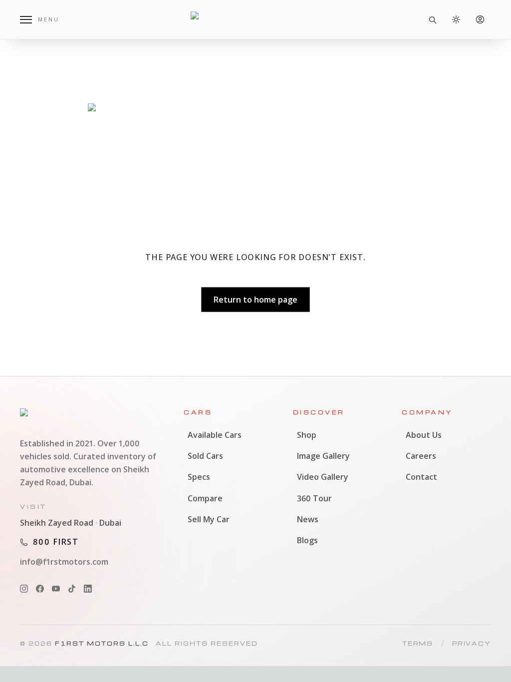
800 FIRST (56, 541)
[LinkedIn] (88, 589)
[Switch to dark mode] (456, 19)
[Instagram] (24, 589)
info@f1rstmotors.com (64, 561)
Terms (417, 643)
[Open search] (432, 19)
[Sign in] (480, 19)
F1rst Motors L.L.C (102, 643)
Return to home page (255, 299)
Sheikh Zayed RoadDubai (70, 522)
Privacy (471, 643)
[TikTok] (72, 589)
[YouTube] (56, 589)
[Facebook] (40, 589)
